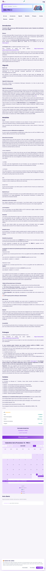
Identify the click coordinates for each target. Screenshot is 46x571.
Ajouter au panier (23, 437)
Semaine (38, 445)
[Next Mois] (6, 446)
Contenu (41, 16)
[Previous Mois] (3, 446)
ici (35, 96)
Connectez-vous (7, 503)
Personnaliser (25, 567)
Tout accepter (39, 567)
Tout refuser (32, 567)
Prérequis (34, 16)
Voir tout (5, 16)
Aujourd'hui (10, 445)
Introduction (13, 16)
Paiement (5, 19)
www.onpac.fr (5, 43)
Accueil (5, 6)
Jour (42, 445)
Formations (10, 6)
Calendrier (11, 19)
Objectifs (20, 16)
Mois (34, 445)
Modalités (27, 16)
